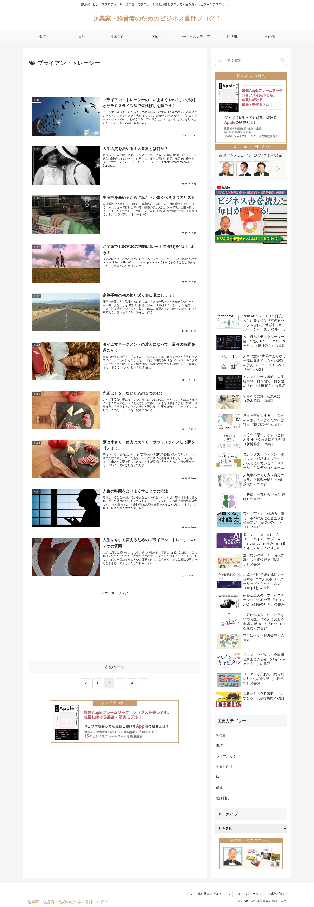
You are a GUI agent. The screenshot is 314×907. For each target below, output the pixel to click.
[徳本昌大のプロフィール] (251, 853)
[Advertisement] (114, 79)
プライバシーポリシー (250, 893)
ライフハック (226, 756)
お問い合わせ (278, 893)
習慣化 (221, 735)
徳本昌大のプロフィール (213, 893)
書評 (219, 746)
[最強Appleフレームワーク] (114, 721)
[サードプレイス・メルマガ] (251, 161)
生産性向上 (224, 766)
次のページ (115, 667)
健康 (219, 787)
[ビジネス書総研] (251, 214)
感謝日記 (223, 798)
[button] (282, 60)
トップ (188, 893)
